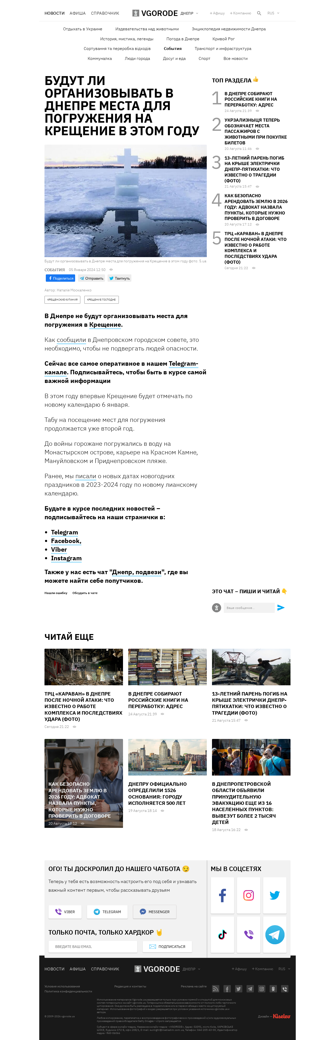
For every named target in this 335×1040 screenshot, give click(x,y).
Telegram (64, 532)
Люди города (137, 58)
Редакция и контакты (130, 986)
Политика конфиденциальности (68, 991)
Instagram (66, 558)
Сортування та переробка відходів (117, 48)
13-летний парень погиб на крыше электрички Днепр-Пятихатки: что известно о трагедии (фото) (254, 169)
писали (85, 476)
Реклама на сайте (194, 986)
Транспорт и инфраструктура (223, 48)
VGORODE (161, 969)
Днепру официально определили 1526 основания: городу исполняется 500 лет (157, 793)
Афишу (219, 13)
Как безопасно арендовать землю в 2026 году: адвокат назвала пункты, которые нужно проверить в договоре (256, 207)
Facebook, (66, 540)
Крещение (105, 324)
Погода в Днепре (182, 38)
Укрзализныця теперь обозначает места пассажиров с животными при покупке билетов (256, 131)
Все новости (236, 58)
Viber (59, 549)
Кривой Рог (224, 38)
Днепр (189, 969)
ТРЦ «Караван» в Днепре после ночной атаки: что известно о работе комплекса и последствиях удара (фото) (256, 248)
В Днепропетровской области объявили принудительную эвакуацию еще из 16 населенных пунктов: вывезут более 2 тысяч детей (244, 803)
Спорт (204, 58)
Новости (54, 13)
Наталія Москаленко (74, 290)
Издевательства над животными (147, 28)
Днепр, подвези (136, 572)
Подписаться (172, 946)
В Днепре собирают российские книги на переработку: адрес (251, 99)
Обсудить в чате (85, 593)
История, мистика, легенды (126, 38)
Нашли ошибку (55, 593)
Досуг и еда (174, 58)
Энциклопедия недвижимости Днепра (229, 28)
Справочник (105, 13)
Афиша (78, 13)
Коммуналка (100, 58)
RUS (270, 13)
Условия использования (62, 986)
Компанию (242, 13)
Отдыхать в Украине (82, 28)
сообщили (71, 339)
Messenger (159, 911)
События (173, 48)
